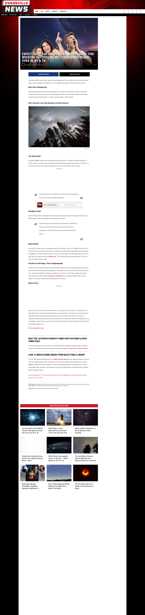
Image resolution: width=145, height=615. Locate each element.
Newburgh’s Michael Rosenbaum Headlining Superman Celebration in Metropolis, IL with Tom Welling (30, 486)
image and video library (60, 359)
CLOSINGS (34, 14)
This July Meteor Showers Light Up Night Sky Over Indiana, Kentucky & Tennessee (85, 458)
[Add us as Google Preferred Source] (130, 11)
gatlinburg (48, 384)
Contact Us (63, 11)
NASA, (37, 160)
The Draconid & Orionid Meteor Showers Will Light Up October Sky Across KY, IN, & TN (32, 430)
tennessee (65, 385)
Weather (27, 14)
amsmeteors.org (38, 328)
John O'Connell (83, 348)
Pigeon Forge (54, 385)
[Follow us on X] (139, 11)
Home (36, 11)
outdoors (39, 385)
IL (60, 384)
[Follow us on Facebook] (134, 11)
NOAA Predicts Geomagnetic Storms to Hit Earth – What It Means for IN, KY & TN (58, 458)
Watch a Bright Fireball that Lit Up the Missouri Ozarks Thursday (85, 430)
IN (65, 384)
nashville (34, 385)
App (42, 11)
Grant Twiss (72, 348)
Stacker (30, 364)
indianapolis (70, 384)
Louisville (86, 384)
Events (48, 11)
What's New (55, 388)
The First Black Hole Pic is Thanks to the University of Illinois (84, 486)
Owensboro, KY (46, 385)
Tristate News (13, 14)
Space (60, 385)
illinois (63, 384)
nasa (29, 385)
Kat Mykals (28, 64)
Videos (50, 388)
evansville (42, 384)
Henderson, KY (56, 384)
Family (20, 14)
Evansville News (39, 388)
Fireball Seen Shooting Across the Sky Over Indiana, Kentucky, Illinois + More (32, 458)
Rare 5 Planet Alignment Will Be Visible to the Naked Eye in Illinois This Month (59, 486)
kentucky (75, 384)
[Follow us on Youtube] (143, 11)
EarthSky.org (52, 256)
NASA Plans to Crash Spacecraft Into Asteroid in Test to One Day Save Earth (57, 430)
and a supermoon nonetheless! (53, 276)
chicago (37, 384)
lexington (81, 384)
